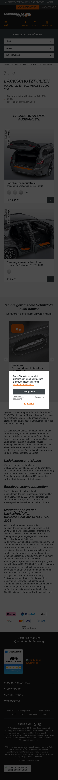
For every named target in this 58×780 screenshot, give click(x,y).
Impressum (29, 403)
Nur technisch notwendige (18, 398)
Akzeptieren (29, 391)
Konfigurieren (40, 397)
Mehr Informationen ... (23, 384)
